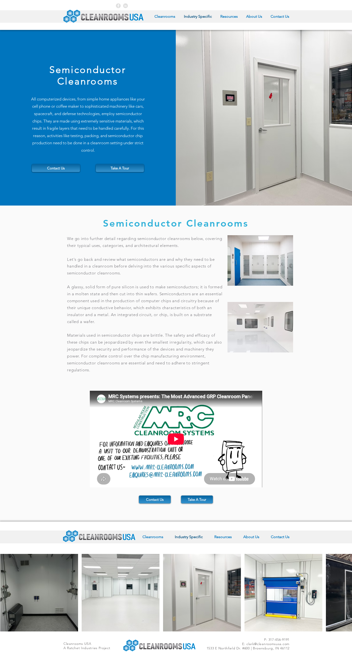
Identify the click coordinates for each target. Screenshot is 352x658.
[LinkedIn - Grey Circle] (125, 5)
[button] (56, 168)
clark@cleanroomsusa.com (268, 644)
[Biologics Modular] (118, 5)
